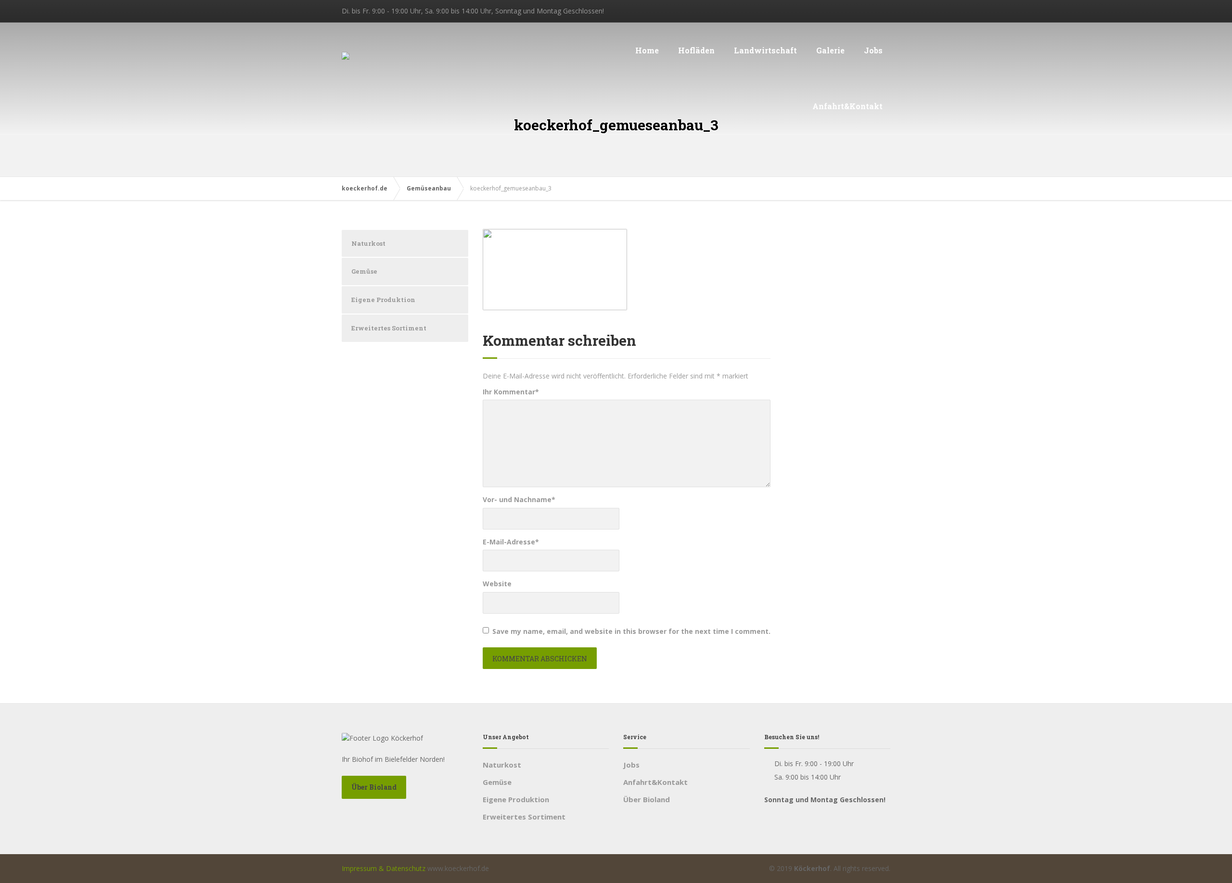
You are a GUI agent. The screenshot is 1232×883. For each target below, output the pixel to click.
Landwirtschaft (765, 50)
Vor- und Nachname (519, 499)
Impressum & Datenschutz (383, 868)
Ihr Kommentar (511, 391)
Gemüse (364, 271)
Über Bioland (374, 787)
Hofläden (696, 50)
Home (647, 50)
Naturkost (368, 243)
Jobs (873, 50)
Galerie (830, 50)
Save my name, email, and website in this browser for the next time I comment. (631, 631)
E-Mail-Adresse (511, 541)
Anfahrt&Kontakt (847, 106)
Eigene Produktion (383, 299)
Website (497, 583)
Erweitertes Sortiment (388, 328)
